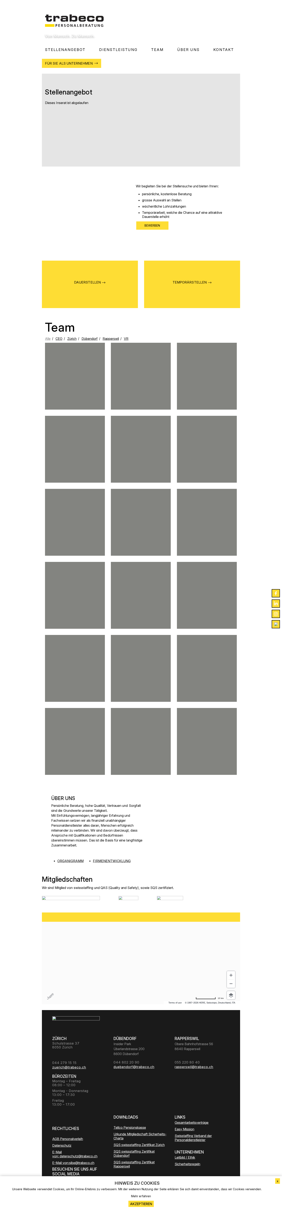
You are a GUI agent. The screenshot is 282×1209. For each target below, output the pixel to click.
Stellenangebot (65, 49)
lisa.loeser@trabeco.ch (75, 460)
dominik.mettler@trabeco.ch (207, 387)
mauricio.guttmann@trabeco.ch (75, 681)
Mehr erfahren (141, 1196)
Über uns (188, 49)
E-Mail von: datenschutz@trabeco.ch (74, 1154)
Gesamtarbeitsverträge (192, 1122)
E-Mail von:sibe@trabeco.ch (73, 1163)
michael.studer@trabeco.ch (141, 389)
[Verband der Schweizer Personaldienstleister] (71, 901)
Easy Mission (184, 1129)
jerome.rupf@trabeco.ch (75, 383)
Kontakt (223, 49)
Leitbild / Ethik (185, 1157)
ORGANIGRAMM (70, 861)
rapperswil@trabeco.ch (141, 604)
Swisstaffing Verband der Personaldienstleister (193, 1138)
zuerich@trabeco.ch (206, 458)
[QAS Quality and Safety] (128, 901)
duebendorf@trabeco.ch (207, 533)
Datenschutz (61, 1145)
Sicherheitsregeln (187, 1164)
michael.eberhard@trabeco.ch (74, 604)
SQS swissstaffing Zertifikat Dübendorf (134, 1153)
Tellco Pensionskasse (130, 1127)
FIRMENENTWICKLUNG (112, 861)
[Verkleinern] (231, 984)
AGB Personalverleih (67, 1139)
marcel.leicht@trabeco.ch (141, 458)
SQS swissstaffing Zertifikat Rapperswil (134, 1164)
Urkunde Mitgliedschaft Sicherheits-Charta (140, 1136)
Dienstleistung (118, 49)
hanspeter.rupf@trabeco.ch (75, 749)
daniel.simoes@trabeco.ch (140, 533)
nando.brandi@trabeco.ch (75, 535)
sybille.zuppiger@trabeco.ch (140, 681)
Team (157, 49)
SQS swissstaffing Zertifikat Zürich (139, 1145)
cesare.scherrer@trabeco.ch (207, 676)
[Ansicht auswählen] (231, 995)
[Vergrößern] (231, 975)
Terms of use (175, 1002)
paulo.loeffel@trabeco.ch (207, 608)
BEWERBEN (152, 225)
